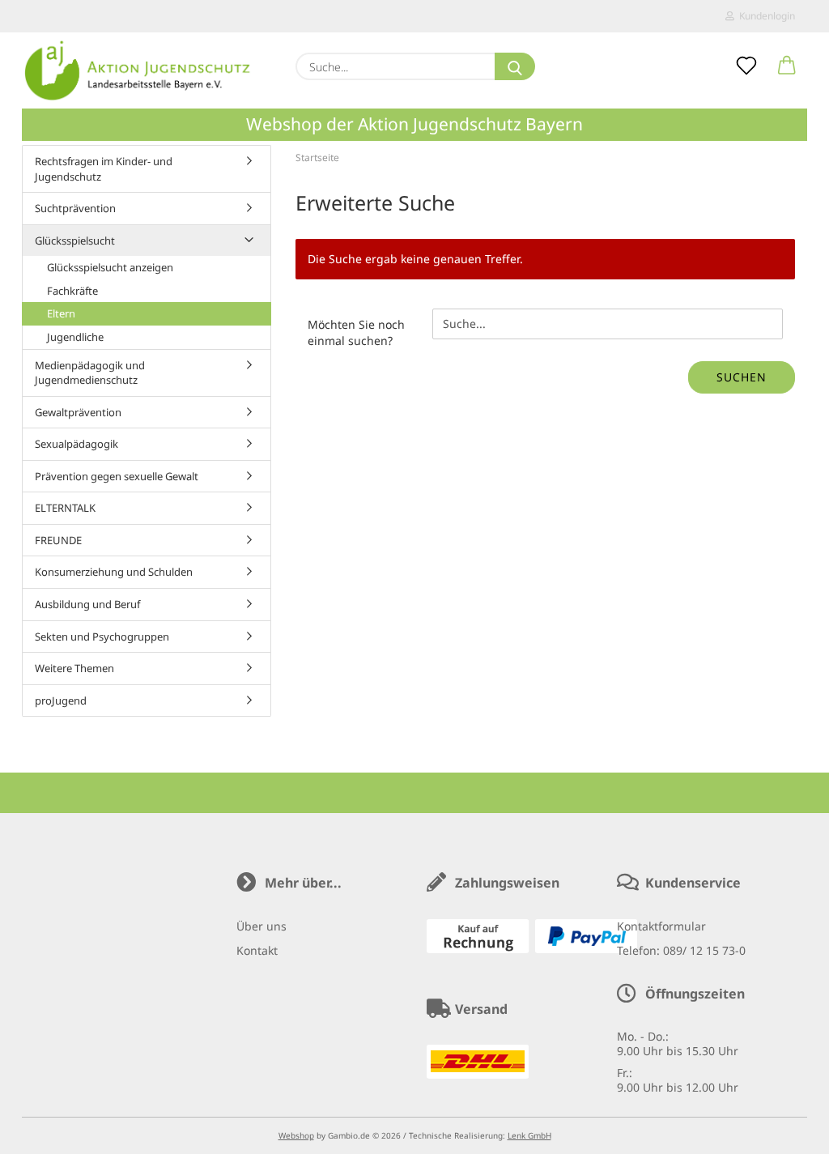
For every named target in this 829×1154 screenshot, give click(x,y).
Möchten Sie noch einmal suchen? (356, 332)
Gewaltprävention (78, 412)
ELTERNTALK (65, 507)
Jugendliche (75, 337)
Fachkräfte (72, 290)
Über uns (261, 926)
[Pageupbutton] (784, 1130)
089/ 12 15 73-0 (704, 950)
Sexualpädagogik (76, 443)
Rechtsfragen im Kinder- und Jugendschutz (103, 169)
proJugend (61, 700)
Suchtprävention (75, 208)
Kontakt (257, 950)
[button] (787, 66)
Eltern (61, 313)
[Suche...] (515, 66)
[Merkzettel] (746, 66)
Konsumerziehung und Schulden (114, 571)
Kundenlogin (764, 16)
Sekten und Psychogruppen (102, 636)
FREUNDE (58, 540)
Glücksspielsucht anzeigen (110, 267)
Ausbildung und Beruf (87, 604)
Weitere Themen (74, 668)
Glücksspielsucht (75, 240)
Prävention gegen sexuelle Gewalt (116, 476)
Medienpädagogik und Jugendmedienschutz (90, 373)
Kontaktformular (661, 926)
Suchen (741, 377)
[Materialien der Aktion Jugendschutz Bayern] (138, 70)
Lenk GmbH (529, 1135)
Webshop (296, 1135)
